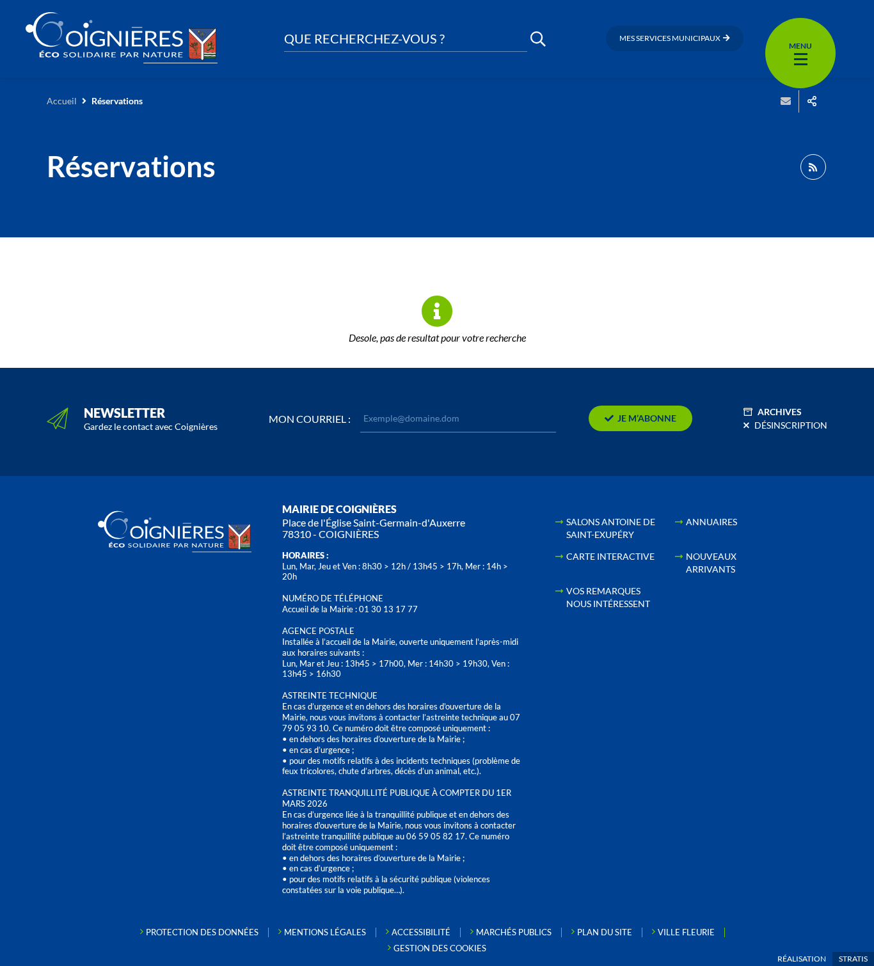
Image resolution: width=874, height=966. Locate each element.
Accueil (62, 100)
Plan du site (604, 932)
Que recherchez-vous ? (364, 38)
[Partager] (812, 101)
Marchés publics (514, 932)
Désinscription (790, 425)
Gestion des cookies (439, 948)
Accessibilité (421, 932)
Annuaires (711, 521)
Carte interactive (610, 556)
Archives (780, 411)
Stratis (853, 958)
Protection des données (202, 932)
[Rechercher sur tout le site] (538, 39)
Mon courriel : (310, 419)
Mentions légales (325, 932)
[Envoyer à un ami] (786, 101)
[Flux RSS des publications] (813, 167)
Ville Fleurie (686, 932)
